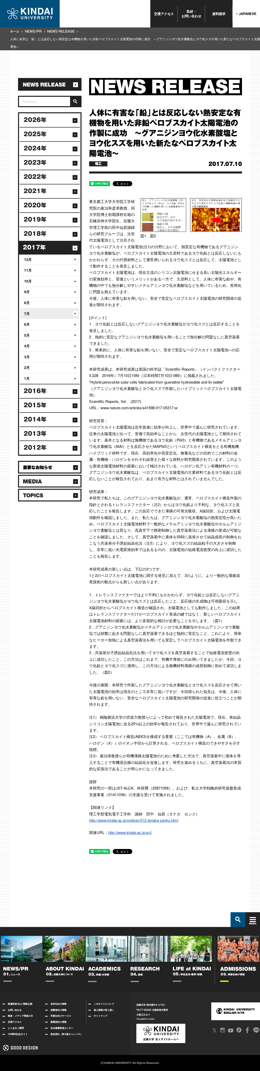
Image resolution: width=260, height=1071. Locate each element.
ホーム (14, 31)
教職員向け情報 (59, 1021)
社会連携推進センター (62, 1028)
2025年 (35, 134)
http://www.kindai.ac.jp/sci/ (130, 832)
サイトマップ (100, 1015)
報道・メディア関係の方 (20, 1015)
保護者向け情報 (59, 1010)
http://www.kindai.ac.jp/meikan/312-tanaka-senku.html (133, 820)
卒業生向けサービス (61, 1015)
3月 (27, 356)
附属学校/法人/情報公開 (20, 1003)
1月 (27, 378)
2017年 (34, 247)
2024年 (35, 148)
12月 (28, 259)
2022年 (35, 177)
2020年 (35, 205)
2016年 (35, 391)
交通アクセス (164, 13)
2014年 (35, 419)
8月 (27, 302)
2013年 (35, 433)
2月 (27, 367)
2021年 (35, 191)
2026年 (35, 120)
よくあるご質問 (16, 1028)
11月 (28, 270)
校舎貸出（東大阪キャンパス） (67, 1034)
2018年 (35, 234)
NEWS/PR (33, 31)
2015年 (35, 405)
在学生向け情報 (59, 1003)
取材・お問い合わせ (191, 13)
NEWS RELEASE (61, 31)
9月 (27, 291)
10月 (28, 281)
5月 (27, 335)
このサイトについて (104, 1003)
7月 (27, 313)
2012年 (35, 447)
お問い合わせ (15, 1010)
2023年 (35, 162)
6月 (27, 324)
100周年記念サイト (18, 1034)
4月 (27, 345)
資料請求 (218, 13)
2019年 (35, 219)
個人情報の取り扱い (104, 1010)
